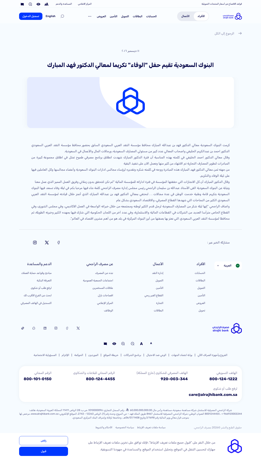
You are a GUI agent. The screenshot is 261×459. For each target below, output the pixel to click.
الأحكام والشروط (104, 427)
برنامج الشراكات (132, 355)
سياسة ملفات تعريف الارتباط (151, 427)
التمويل (125, 16)
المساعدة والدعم (64, 3)
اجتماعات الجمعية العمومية (98, 280)
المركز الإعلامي (105, 303)
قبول (43, 451)
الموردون (93, 355)
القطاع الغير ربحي (153, 295)
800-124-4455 (100, 379)
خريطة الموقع (111, 355)
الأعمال (185, 16)
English (50, 16)
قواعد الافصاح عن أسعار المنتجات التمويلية (222, 3)
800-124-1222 (223, 379)
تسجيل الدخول (30, 16)
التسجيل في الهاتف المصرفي (36, 303)
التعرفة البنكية (44, 280)
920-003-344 (174, 379)
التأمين (113, 16)
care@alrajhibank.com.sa (213, 394)
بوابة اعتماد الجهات (181, 355)
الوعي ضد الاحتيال (156, 355)
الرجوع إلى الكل (224, 33)
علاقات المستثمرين (102, 288)
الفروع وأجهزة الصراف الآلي (212, 355)
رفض (43, 440)
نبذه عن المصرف (104, 273)
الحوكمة (78, 355)
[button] (90, 16)
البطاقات (137, 16)
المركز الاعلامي (85, 3)
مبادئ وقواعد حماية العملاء (36, 273)
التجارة (159, 303)
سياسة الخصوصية (124, 427)
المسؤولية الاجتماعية (45, 355)
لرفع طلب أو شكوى (41, 288)
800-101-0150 (38, 379)
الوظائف (108, 310)
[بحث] (62, 16)
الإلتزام (65, 355)
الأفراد (201, 16)
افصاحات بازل (105, 295)
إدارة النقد (157, 273)
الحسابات (151, 16)
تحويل (202, 310)
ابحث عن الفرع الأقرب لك (38, 295)
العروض (101, 16)
